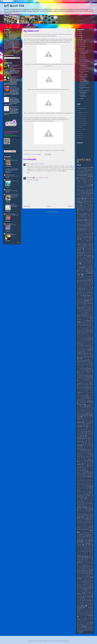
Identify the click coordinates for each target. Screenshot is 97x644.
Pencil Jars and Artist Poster (83, 72)
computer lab (90, 280)
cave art (81, 248)
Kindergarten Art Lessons (82, 112)
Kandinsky (82, 402)
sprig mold (87, 569)
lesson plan (90, 409)
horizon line (84, 387)
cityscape (78, 261)
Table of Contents (80, 589)
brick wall (82, 236)
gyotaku (78, 372)
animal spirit (89, 200)
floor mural (85, 340)
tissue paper (88, 600)
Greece (78, 365)
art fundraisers (90, 208)
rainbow (87, 519)
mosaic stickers (87, 440)
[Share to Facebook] (49, 154)
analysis (82, 197)
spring (92, 569)
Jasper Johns (79, 399)
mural (78, 445)
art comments (84, 205)
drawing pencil (86, 310)
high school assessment (83, 380)
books (91, 232)
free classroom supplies (86, 346)
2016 (80, 32)
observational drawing (88, 460)
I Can (85, 388)
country (92, 286)
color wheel (90, 270)
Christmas (89, 256)
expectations (88, 326)
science (92, 535)
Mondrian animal (90, 436)
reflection (89, 522)
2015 (80, 34)
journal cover (79, 401)
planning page (80, 494)
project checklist (89, 514)
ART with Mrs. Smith (9, 175)
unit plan (83, 604)
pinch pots (89, 490)
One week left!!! (82, 57)
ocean (91, 461)
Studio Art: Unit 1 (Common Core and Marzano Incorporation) (14, 87)
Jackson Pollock (84, 398)
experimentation (80, 327)
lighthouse (82, 413)
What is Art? (87, 621)
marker (83, 421)
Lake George (79, 406)
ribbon (89, 526)
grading (82, 360)
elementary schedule (88, 319)
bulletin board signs (85, 239)
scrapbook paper (89, 537)
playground (81, 495)
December (82, 41)
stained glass (90, 570)
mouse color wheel (86, 441)
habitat (84, 372)
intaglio (92, 392)
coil (89, 266)
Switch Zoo (79, 587)
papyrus (84, 475)
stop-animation (89, 574)
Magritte (78, 418)
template (86, 593)
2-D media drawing (90, 169)
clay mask (88, 263)
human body (81, 388)
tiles (83, 599)
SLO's (79, 560)
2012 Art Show (80, 135)
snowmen (84, 562)
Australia (78, 221)
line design (91, 413)
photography (89, 486)
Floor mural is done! (83, 68)
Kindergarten (80, 405)
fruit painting (83, 349)
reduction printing (81, 522)
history (83, 384)
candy (82, 242)
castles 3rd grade (89, 247)
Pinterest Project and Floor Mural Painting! (84, 81)
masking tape (89, 422)
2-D (78, 169)
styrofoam (86, 580)
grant (91, 364)
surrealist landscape (82, 585)
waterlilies (85, 618)
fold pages (86, 341)
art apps (90, 204)
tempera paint (80, 593)
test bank (90, 595)
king (87, 405)
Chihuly (80, 254)
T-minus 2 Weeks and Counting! (83, 65)
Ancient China (89, 197)
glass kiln (90, 357)
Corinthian (83, 286)
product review (79, 511)
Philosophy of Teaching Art (87, 483)
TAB (84, 588)
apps (83, 202)
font (78, 342)
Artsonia (79, 219)
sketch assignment (85, 551)
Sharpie (82, 546)
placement (91, 492)
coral (91, 284)
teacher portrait (90, 589)
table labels (89, 588)
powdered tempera (81, 503)
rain (79, 519)
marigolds (78, 421)
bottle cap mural (88, 233)
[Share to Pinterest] (50, 154)
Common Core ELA (85, 276)
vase (85, 609)
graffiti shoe (87, 361)
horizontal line (90, 387)
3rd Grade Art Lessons (81, 119)
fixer (78, 340)
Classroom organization (88, 262)
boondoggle (79, 233)
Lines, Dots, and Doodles (10, 214)
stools (78, 574)
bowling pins (84, 235)
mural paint (85, 445)
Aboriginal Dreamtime (81, 181)
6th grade (90, 177)
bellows (87, 227)
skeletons (78, 551)
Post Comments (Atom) (52, 212)
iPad (85, 396)
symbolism (89, 587)
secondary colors (83, 541)
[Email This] (45, 154)
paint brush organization (81, 468)
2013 (80, 37)
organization (88, 465)
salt (77, 534)
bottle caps (79, 235)
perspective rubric (83, 482)
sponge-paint (83, 568)
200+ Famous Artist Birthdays (11, 190)
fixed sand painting (88, 338)
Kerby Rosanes (83, 403)
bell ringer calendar (81, 227)
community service (80, 279)
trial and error (85, 603)
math (78, 426)
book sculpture (85, 232)
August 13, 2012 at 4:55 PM (37, 164)
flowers (90, 340)
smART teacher (85, 561)
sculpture (79, 539)
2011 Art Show (80, 133)
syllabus (84, 587)
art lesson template (87, 210)
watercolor (90, 616)
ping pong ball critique (85, 491)
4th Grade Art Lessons (81, 121)
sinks (88, 550)
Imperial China (89, 390)
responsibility (79, 526)
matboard (84, 425)
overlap (78, 467)
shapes (78, 546)
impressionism (79, 391)
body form (84, 231)
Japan (91, 398)
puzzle (85, 517)
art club (78, 205)
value (82, 606)
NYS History (89, 457)
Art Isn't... (80, 211)
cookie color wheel (80, 284)
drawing (78, 309)
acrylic (89, 185)
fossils (90, 344)
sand (88, 534)
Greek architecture (85, 365)
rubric (91, 531)
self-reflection (86, 542)
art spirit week (81, 215)
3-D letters (79, 173)
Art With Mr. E (8, 159)
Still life (84, 573)
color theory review (82, 270)
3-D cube (85, 171)
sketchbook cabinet (87, 554)
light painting (86, 411)
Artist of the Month (89, 216)
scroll (85, 538)
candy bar (86, 242)
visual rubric (84, 613)
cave (77, 248)
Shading (86, 543)
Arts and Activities (89, 217)
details (82, 302)
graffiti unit (79, 364)
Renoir (86, 523)
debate (81, 300)
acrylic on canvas (85, 190)
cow (79, 287)
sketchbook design (80, 555)
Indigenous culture (88, 391)
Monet (78, 438)
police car (90, 496)
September (82, 46)
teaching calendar (81, 591)
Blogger (67, 641)
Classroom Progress (83, 74)
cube (87, 292)
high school (89, 378)
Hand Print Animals (15, 181)
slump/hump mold (87, 560)
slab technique (90, 558)
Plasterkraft (91, 494)
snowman (79, 562)
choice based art (80, 255)
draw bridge (90, 307)
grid (89, 368)
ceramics (79, 250)
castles (82, 247)
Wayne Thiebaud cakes (87, 619)
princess (91, 507)
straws (91, 576)
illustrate (82, 390)
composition (84, 280)
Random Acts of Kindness (84, 521)
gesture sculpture (80, 356)
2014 (80, 35)
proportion (79, 515)
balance (91, 223)
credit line (91, 290)
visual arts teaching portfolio (83, 611)
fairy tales (90, 330)
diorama (91, 303)
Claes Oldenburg (85, 260)
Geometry (79, 353)
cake (87, 240)
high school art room (88, 379)
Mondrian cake (81, 437)
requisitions (79, 525)
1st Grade (88, 167)
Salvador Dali (82, 534)
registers (78, 523)
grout (85, 371)
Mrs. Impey (30, 178)
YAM (83, 626)
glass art (79, 357)
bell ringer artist (90, 225)
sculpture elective (86, 539)
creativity (87, 290)
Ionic (83, 396)
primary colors (80, 507)
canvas (84, 243)
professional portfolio (81, 514)
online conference (87, 464)
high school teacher (85, 383)
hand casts (84, 373)
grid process (84, 369)
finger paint (90, 336)
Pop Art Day (89, 498)
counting (87, 286)
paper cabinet (90, 471)
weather (78, 621)
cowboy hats (85, 287)
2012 (80, 39)
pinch (89, 488)
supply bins (85, 584)
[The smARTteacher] (12, 146)
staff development (82, 570)
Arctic (92, 202)
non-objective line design (85, 451)
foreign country (89, 342)
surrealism (91, 584)
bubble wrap (79, 238)
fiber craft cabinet (84, 336)
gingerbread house (88, 356)
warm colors (85, 614)
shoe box (78, 547)
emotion (90, 322)
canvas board (89, 243)
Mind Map (84, 430)
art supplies (88, 215)
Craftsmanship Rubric (84, 84)
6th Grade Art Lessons (81, 125)
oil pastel (79, 463)
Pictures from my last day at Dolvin (14, 196)
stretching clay (79, 577)
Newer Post (26, 206)
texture (89, 596)
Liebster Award (80, 411)
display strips (79, 306)
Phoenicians (88, 484)
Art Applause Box (85, 204)
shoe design (84, 547)
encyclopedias (84, 323)
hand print (90, 373)
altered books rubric (81, 194)
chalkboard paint (85, 251)
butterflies (83, 240)
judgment (85, 400)
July (81, 98)
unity (87, 604)
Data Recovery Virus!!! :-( (84, 90)
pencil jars (79, 478)
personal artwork (85, 480)
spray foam (90, 568)
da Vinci (79, 296)
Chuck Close (79, 259)
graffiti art (91, 360)
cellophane (90, 248)
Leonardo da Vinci (84, 409)
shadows (91, 543)
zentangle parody (81, 629)
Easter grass (90, 313)
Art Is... (92, 209)
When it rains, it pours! (84, 61)
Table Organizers (82, 69)
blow (87, 229)
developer (87, 302)
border (83, 233)
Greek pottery (84, 368)
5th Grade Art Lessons (81, 123)
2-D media (82, 169)
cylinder (92, 295)
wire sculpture (90, 624)
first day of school (88, 337)
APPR (78, 203)
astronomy (89, 220)
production (85, 511)
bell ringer (83, 225)
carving (83, 246)
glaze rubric (84, 359)
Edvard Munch (89, 314)
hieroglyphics (83, 377)
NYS (91, 456)
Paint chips (90, 468)
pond (78, 498)
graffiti (85, 360)
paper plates (87, 474)
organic (83, 465)
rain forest (83, 519)
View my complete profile (9, 50)
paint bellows (90, 467)
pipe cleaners (82, 492)
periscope (83, 479)
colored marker (81, 271)
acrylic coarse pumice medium (83, 186)
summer (82, 581)
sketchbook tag (89, 555)
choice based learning (89, 255)
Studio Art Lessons (81, 129)
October (81, 45)
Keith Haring (89, 402)
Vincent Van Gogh (89, 610)
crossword (83, 292)
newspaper (82, 449)
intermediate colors (88, 394)
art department (88, 206)
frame (78, 345)
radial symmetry (90, 518)
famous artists (84, 332)
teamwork (90, 591)
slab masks (79, 558)
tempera (89, 592)
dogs (78, 307)
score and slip (81, 537)
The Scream (79, 599)
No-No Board (88, 449)
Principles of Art (81, 509)
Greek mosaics (86, 367)
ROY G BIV (91, 528)
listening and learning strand (85, 416)
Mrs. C (28, 164)
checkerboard (79, 252)
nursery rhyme (85, 456)
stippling (90, 573)
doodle (82, 307)
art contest (91, 205)
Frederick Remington (84, 345)
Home (49, 206)
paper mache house (87, 472)
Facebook (82, 329)
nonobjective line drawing (84, 453)
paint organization (80, 469)
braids (91, 235)
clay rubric (88, 265)
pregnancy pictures (88, 505)
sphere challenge (90, 565)
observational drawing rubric (83, 461)
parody (81, 476)
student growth (86, 577)
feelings (78, 336)
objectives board (80, 460)
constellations (86, 282)
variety (82, 609)
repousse (90, 523)
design (79, 302)
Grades (78, 360)
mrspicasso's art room (10, 204)
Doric (85, 307)
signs (82, 549)
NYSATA (78, 459)
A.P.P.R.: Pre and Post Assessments (14, 107)
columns (83, 273)
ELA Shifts (89, 317)
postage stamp (86, 502)
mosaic (80, 440)
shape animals (88, 545)
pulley (83, 515)
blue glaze (90, 229)
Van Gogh (79, 607)
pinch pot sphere (83, 490)
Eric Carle (79, 325)
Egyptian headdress (89, 315)
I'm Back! (89, 388)
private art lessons (82, 510)
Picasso (90, 487)
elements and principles (81, 321)
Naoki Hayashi (86, 446)
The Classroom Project (88, 597)
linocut (83, 414)
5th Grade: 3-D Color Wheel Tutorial (14, 77)
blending (82, 229)
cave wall (86, 248)
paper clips (80, 472)
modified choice (87, 434)
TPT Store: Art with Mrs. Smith (11, 176)
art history (87, 209)
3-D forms (90, 171)
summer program (89, 581)
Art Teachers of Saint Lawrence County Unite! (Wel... (83, 53)
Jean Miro (86, 399)
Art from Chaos (8, 233)
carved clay (79, 246)
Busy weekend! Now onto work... (84, 88)
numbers (79, 456)
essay (84, 325)
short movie (90, 547)
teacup (86, 591)
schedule (87, 535)
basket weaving (81, 224)
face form (78, 329)
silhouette (87, 549)
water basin (79, 615)
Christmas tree (88, 258)
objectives (89, 459)
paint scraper (89, 469)
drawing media (79, 310)
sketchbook (84, 553)
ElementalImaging (53, 641)
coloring (78, 273)
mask (85, 422)
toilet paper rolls (80, 601)
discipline (84, 304)
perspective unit (90, 482)
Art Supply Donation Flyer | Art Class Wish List (11, 170)
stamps (80, 572)
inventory (79, 396)
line (86, 413)
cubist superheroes (83, 294)
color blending (85, 269)
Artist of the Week (81, 217)
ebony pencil (79, 314)
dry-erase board (82, 311)
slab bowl (90, 557)
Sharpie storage (89, 546)
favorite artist (89, 334)
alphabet (83, 193)
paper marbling (80, 474)
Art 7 (79, 204)
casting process (89, 246)
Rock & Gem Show (83, 59)
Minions (78, 432)
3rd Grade (84, 174)
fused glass (89, 349)
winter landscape (80, 623)
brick (78, 236)
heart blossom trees (80, 376)
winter (90, 622)
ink (83, 392)
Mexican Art (88, 428)
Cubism (91, 292)
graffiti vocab (86, 364)
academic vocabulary (88, 183)
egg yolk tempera (80, 315)
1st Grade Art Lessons (81, 114)
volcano (89, 613)
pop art (82, 498)
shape (79, 545)
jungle (89, 401)
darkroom (85, 296)
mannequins (79, 419)
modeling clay (90, 433)
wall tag (79, 614)
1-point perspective (80, 167)
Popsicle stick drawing (81, 499)
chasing (90, 251)
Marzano (79, 422)
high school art (80, 379)
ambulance (90, 194)
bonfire (88, 231)
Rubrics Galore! (13, 97)
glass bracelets (85, 357)
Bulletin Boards (82, 56)
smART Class (8, 180)
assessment (82, 220)
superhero (85, 583)
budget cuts (86, 238)
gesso (82, 355)
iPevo (89, 396)
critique (79, 291)
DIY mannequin (89, 306)
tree (81, 603)
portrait (78, 501)
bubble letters (88, 236)
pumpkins (79, 517)
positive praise (86, 500)
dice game (91, 302)
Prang (88, 503)
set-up (92, 542)
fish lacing (81, 338)
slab (85, 557)
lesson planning (80, 410)
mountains (79, 441)
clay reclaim (83, 265)
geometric (80, 352)
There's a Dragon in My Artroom (49, 34)
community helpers (88, 277)
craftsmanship (80, 288)
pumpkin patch (88, 515)
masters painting (85, 424)
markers (89, 421)
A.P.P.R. (84, 179)
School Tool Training (83, 63)
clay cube (83, 263)
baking (87, 223)
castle (78, 247)
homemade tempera (88, 386)
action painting (83, 192)
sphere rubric (80, 566)
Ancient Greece (90, 198)
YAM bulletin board (90, 626)
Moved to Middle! (14, 160)
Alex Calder (79, 193)
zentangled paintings (88, 630)
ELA (85, 317)
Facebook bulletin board (89, 329)
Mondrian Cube (89, 437)
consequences (81, 282)
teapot (78, 592)
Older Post (70, 206)
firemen (78, 337)
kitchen (90, 405)
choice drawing (81, 256)
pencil (91, 476)
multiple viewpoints (87, 444)
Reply (28, 173)
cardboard (79, 244)
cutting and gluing (85, 295)
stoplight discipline (80, 576)
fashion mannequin (80, 334)
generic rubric (85, 351)
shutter (78, 549)
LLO (84, 417)
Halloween (89, 372)
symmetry (79, 588)
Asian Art (91, 219)
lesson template (89, 410)
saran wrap (83, 535)
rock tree (82, 528)
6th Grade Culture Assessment (83, 93)
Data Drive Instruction (86, 298)
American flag (84, 196)
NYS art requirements (81, 457)
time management (89, 599)
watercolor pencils (83, 617)
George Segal (85, 353)
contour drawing (81, 283)
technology (83, 592)
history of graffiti (89, 384)
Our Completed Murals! (81, 108)
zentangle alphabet (89, 628)
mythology (90, 445)
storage (86, 576)
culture (90, 294)
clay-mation (82, 266)
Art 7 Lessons (80, 127)
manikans (90, 418)
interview (85, 395)
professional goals (88, 513)
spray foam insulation (81, 569)
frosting (78, 349)
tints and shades (80, 600)
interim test (80, 394)
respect (90, 525)
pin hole (78, 488)
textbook (83, 596)
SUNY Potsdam (79, 582)
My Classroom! (82, 79)
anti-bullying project (87, 201)
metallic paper (80, 428)
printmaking (90, 509)
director (80, 304)
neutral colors (85, 448)
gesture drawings (89, 355)
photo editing (82, 486)
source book (81, 564)
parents (88, 475)
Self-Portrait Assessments (82, 95)
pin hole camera (84, 488)
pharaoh (79, 483)
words (90, 625)
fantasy (90, 332)
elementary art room (81, 318)
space (85, 564)
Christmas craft (80, 258)
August (81, 48)
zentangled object (80, 630)
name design (79, 446)
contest (91, 282)
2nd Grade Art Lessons (81, 117)
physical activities (80, 487)
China (85, 254)
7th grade (82, 178)
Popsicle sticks (89, 499)
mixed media (84, 432)
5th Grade (87, 175)
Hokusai (80, 386)
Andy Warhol (82, 200)
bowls (88, 235)
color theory (90, 269)
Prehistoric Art (80, 506)
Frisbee (81, 348)
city (85, 259)
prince (88, 507)
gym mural (89, 371)
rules (91, 532)
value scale (90, 606)
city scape (90, 259)
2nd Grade (88, 170)
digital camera (80, 303)
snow (91, 561)
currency (78, 295)
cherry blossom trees (89, 252)
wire (85, 623)
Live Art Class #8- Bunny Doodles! (14, 206)
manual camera (88, 419)
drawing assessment (87, 309)
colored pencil (88, 271)
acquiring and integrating (81, 185)
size (91, 550)
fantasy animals (80, 333)
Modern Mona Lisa (80, 434)
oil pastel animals (86, 463)
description (91, 300)
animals (78, 201)
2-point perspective (81, 170)
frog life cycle (86, 348)
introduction (91, 395)
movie (88, 442)
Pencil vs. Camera (86, 478)
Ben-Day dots (81, 228)
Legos (87, 407)
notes (90, 455)
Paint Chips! (81, 50)
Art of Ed (83, 212)
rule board (82, 532)
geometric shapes (88, 352)
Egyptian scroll (80, 317)
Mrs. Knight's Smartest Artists (12, 194)
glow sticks (90, 359)
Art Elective (79, 131)
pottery (92, 502)
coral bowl (78, 286)
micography (79, 429)
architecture (88, 202)
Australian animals (85, 221)
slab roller (84, 558)
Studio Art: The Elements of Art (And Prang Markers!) (15, 66)
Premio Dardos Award (88, 506)
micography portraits (86, 429)
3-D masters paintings (87, 173)
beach (86, 224)
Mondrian (82, 436)
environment (90, 323)
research (85, 525)
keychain (89, 403)
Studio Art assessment (85, 578)
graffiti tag (89, 363)
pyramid (89, 517)
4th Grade (79, 176)
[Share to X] (48, 154)
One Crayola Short (9, 224)
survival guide (89, 585)
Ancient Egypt (80, 198)
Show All (18, 242)
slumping (79, 561)
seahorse (91, 539)
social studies (90, 562)
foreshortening (80, 344)
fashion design (89, 333)
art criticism (80, 206)
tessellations (84, 595)
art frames (84, 208)
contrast (87, 283)
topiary (85, 601)
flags (81, 340)
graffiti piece (80, 361)
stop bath (83, 574)
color (81, 269)
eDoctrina (84, 314)
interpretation (79, 395)
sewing (82, 543)
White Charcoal (84, 622)
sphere (84, 565)
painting (84, 471)
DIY (84, 306)
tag (85, 589)
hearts (86, 376)
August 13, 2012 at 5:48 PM (41, 178)
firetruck (82, 337)
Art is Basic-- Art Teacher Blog (11, 169)
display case (90, 304)
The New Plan (13, 225)
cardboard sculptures (87, 244)
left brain (82, 407)
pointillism (79, 497)
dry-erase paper (89, 311)
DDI (77, 301)
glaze (78, 359)
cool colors (86, 284)
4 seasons (90, 174)
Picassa (86, 487)
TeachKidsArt (8, 189)
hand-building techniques (82, 375)
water (90, 614)
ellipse (82, 322)
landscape (85, 406)
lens (90, 407)
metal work (90, 426)
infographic (79, 392)
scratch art (79, 538)
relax (83, 523)
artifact (81, 216)
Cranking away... (82, 85)
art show (84, 213)
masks (78, 424)
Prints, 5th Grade (14, 215)
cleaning (86, 266)
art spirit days (90, 213)
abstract (84, 182)
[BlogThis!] (46, 154)
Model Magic (83, 433)
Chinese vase (89, 254)
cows (90, 287)
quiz (84, 518)
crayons (82, 290)
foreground (83, 342)
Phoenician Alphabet (80, 484)
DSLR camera (79, 313)
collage (81, 267)
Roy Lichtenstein (82, 529)
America (78, 196)
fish (77, 338)
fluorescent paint (80, 341)
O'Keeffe (84, 459)
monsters (91, 438)
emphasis (79, 323)
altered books (89, 193)
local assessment (89, 417)
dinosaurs (86, 303)
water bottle (84, 615)
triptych (90, 603)
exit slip (88, 325)
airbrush (90, 192)
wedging (82, 621)
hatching (90, 375)
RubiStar (85, 531)
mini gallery (89, 430)
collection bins (87, 267)
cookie (91, 283)
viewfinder (82, 610)
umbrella (78, 604)
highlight (91, 383)
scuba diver (90, 538)
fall (77, 332)
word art (80, 625)
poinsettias (88, 495)
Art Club (78, 110)
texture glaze (79, 597)
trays (78, 603)
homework (79, 387)
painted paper (79, 471)
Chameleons (13, 234)
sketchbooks (79, 557)
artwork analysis (85, 219)
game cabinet (79, 350)
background (82, 223)
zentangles (79, 632)
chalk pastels (88, 250)
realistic (91, 521)
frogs (91, 348)
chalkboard (79, 251)
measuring (84, 426)
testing (78, 596)
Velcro (88, 609)
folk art (90, 341)
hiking (80, 384)
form (86, 344)
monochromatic (84, 438)
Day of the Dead (88, 299)
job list (91, 399)
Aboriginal (89, 179)
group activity (90, 369)
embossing (86, 322)
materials (90, 425)
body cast (79, 231)
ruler (86, 532)
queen (81, 518)
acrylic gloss (87, 187)
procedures (90, 510)
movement (83, 442)
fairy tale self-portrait (82, 330)
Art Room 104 (14, 6)
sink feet (83, 550)
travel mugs (90, 601)
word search (86, 625)
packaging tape (83, 467)
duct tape (84, 313)
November (82, 43)
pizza (87, 492)
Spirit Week (86, 566)
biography (87, 228)
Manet (84, 418)
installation (87, 392)
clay (78, 263)
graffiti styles (83, 363)
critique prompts (86, 291)
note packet (84, 455)
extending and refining (88, 327)
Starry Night (86, 572)
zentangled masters (88, 629)
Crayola (87, 288)
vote (92, 613)
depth (85, 301)
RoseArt (86, 528)
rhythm (84, 526)
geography (91, 350)
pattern (86, 476)
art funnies (80, 209)
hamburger (79, 373)
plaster (85, 494)
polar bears (85, 496)
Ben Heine (91, 227)
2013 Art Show (80, 138)
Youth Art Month (81, 628)
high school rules (84, 382)
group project (80, 371)
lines (79, 414)
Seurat (79, 543)
